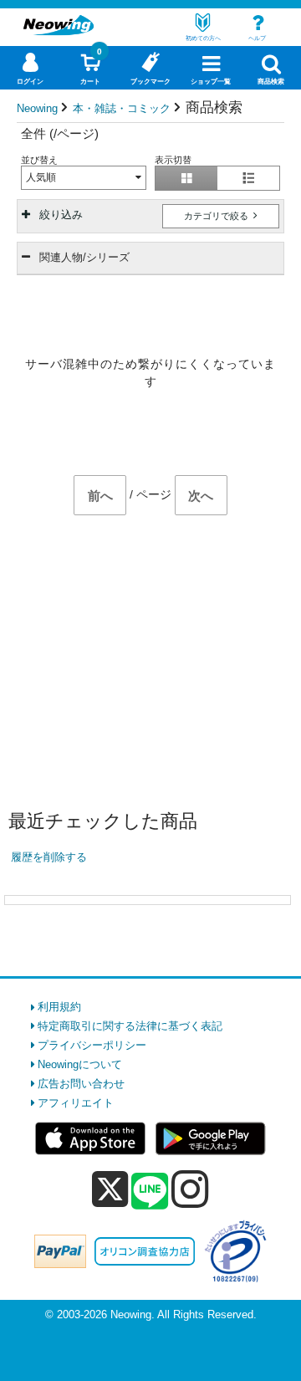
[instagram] (190, 1188)
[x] (110, 1190)
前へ (100, 495)
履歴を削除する (49, 857)
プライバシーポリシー (92, 1045)
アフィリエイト (76, 1103)
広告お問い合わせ (81, 1083)
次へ (200, 495)
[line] (149, 1192)
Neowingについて (80, 1064)
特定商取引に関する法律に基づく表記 (130, 1026)
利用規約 (59, 1006)
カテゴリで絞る (217, 216)
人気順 (41, 177)
